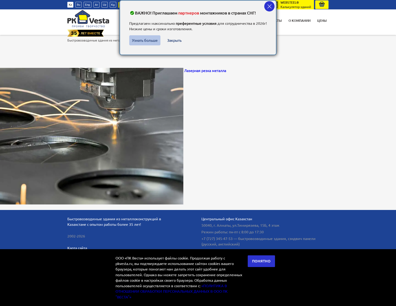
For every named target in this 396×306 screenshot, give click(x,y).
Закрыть (174, 40)
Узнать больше (145, 40)
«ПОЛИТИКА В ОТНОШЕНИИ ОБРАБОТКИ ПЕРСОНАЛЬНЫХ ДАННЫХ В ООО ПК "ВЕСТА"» (172, 291)
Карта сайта (77, 248)
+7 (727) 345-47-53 (217, 239)
